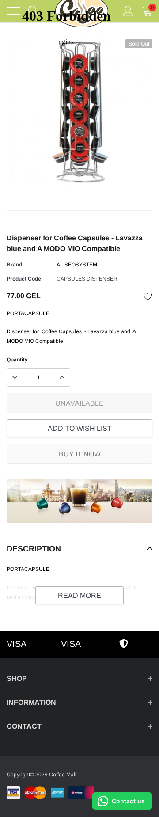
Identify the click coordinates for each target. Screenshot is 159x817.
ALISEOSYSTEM (77, 265)
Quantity (17, 360)
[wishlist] (148, 296)
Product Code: (25, 279)
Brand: (15, 265)
